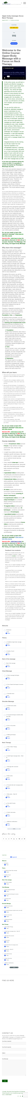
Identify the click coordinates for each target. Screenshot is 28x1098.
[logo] (11, 3)
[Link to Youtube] (22, 1096)
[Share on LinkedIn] (14, 839)
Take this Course (14, 43)
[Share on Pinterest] (11, 839)
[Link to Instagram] (20, 1096)
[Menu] (24, 3)
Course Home (4, 855)
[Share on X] (6, 839)
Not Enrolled (14, 27)
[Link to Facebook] (18, 1096)
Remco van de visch (15, 20)
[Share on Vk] (19, 839)
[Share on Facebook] (3, 839)
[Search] (21, 3)
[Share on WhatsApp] (9, 839)
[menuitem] (21, 3)
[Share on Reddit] (22, 839)
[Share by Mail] (24, 839)
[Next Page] (17, 967)
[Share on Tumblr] (16, 839)
